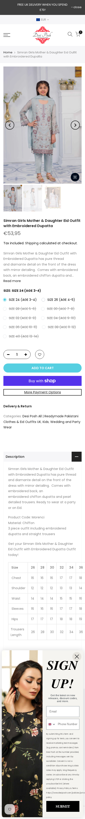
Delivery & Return (17, 406)
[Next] (75, 125)
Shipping (32, 243)
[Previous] (9, 125)
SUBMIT (63, 806)
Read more (12, 281)
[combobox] (51, 724)
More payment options (42, 392)
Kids (46, 422)
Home (7, 52)
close (77, 7)
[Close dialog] (76, 656)
